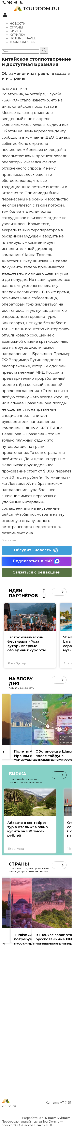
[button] (55, 591)
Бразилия (9, 540)
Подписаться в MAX (33, 561)
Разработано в (46, 1118)
